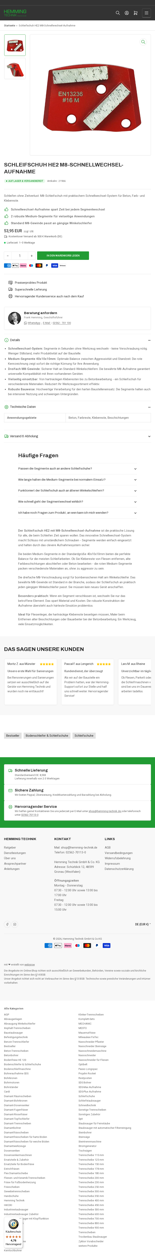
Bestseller (10, 1046)
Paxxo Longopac (88, 1069)
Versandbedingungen (119, 853)
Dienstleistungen (15, 853)
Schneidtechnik (87, 1105)
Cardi (7, 1091)
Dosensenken (12, 1150)
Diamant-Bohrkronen (15, 1100)
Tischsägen (85, 1150)
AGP (6, 1014)
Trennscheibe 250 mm (91, 1186)
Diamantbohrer (12, 1127)
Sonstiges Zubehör (89, 1114)
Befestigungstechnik (16, 1037)
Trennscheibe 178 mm (91, 1168)
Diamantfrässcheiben (16, 1132)
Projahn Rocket (87, 1073)
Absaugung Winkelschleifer (19, 1023)
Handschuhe (11, 1196)
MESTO (83, 1028)
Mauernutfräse (87, 1032)
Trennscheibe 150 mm (91, 1164)
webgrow (29, 964)
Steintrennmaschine (90, 1141)
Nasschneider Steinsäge (92, 1046)
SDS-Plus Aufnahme (90, 1091)
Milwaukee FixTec (88, 1037)
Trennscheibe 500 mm (91, 1209)
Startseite (9, 25)
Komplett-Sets (87, 1019)
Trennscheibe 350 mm (91, 1196)
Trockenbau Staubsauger (93, 1236)
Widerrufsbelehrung (118, 858)
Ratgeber (10, 847)
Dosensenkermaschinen (18, 1155)
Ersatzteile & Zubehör (16, 1159)
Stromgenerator (87, 1146)
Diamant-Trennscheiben (17, 1123)
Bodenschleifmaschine (17, 1069)
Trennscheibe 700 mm (91, 1218)
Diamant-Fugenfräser (16, 1109)
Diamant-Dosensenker (16, 1105)
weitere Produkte (88, 1245)
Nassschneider (87, 1055)
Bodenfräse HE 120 (15, 1059)
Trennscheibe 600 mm (91, 1214)
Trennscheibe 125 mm (91, 1159)
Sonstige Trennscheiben (92, 1109)
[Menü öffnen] (146, 12)
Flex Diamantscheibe (16, 1173)
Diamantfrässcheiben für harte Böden (25, 1136)
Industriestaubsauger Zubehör (21, 1214)
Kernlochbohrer (13, 1250)
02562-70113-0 (29, 814)
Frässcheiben (12, 1186)
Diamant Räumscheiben (17, 1096)
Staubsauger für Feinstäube (94, 1123)
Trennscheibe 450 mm (91, 1205)
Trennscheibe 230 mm (91, 1182)
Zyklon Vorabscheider (91, 1241)
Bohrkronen (10, 1078)
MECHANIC (85, 1023)
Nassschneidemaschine (92, 1050)
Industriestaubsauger (16, 1209)
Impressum (112, 863)
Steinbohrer (85, 1132)
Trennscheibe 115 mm (91, 1155)
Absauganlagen (13, 1019)
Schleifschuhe (87, 1096)
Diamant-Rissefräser (15, 1114)
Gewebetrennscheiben (17, 1191)
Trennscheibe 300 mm (91, 1191)
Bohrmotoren (11, 1082)
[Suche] (117, 12)
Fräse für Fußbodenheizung (20, 1182)
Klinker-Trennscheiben (91, 1014)
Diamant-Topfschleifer (16, 1118)
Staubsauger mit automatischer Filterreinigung (105, 1127)
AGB (108, 847)
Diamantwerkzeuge (15, 1146)
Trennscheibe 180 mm (91, 1173)
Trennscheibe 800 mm (91, 1223)
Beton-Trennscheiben (16, 1050)
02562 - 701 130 (62, 322)
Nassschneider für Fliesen (94, 1059)
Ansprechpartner (15, 863)
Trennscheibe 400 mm (91, 1200)
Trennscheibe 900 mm (91, 1227)
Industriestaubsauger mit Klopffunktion (26, 1218)
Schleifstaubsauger (90, 1100)
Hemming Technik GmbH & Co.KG (82, 938)
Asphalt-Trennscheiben (17, 1028)
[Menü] (20, 1219)
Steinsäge (84, 1136)
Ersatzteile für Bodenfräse (19, 1164)
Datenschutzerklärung (119, 869)
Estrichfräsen (11, 1168)
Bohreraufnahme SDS (16, 1073)
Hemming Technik (14, 1200)
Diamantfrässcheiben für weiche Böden (26, 1141)
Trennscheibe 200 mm (91, 1177)
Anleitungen (12, 869)
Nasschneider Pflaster (91, 1041)
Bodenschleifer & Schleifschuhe (22, 1064)
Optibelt (83, 1064)
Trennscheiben (87, 1232)
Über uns (10, 858)
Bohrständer (11, 1087)
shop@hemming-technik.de (105, 811)
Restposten (85, 1078)
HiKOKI (8, 1205)
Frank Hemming (33, 317)
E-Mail (47, 322)
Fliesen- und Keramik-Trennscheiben (24, 1177)
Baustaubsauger (13, 1032)
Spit (81, 1118)
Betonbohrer (11, 1055)
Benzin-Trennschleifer (16, 1041)
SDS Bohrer (85, 1082)
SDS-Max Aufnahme (90, 1087)
